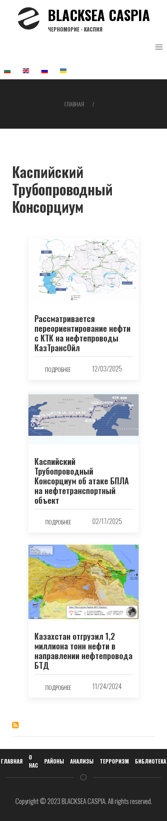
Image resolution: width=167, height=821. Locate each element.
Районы (54, 761)
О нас (33, 761)
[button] (159, 47)
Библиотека (150, 761)
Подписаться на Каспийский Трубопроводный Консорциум (15, 725)
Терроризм (114, 761)
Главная (74, 104)
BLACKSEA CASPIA (99, 18)
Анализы (82, 761)
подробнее (58, 369)
